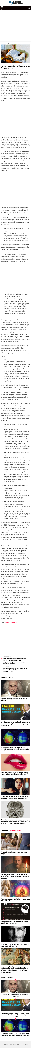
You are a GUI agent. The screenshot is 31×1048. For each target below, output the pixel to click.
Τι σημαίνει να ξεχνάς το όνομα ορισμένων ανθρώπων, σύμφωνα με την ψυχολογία (15, 797)
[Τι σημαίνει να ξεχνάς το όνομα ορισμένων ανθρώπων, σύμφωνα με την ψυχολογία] (15, 786)
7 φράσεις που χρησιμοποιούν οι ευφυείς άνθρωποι (14, 699)
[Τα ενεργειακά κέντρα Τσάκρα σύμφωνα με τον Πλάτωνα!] (15, 888)
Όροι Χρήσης (25, 1044)
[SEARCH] (29, 8)
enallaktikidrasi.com (11, 622)
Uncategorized (16, 831)
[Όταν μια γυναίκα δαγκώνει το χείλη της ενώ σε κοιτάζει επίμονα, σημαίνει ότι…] (15, 762)
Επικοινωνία (6, 1044)
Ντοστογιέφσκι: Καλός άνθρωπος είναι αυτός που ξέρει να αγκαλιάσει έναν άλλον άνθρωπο (15, 876)
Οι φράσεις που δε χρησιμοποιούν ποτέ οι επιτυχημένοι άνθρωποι (15, 945)
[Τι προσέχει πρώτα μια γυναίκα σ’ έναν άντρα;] (15, 841)
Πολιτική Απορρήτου (15, 1044)
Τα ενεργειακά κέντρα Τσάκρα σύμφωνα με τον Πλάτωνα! (15, 900)
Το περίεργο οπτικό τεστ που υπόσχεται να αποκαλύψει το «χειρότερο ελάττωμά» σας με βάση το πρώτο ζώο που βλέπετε (15, 821)
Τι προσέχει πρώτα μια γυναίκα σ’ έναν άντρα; (14, 853)
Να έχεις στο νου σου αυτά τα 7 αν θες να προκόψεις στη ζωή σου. (14, 922)
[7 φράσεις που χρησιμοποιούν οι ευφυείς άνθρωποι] (15, 688)
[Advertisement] (15, 26)
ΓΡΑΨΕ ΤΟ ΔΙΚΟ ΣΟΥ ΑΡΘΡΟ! (19, 1046)
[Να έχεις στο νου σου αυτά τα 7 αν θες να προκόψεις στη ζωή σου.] (15, 911)
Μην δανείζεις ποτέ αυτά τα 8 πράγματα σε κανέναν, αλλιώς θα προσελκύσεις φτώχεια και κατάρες (15, 724)
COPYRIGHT (8, 1046)
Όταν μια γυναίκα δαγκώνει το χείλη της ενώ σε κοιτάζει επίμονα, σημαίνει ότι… (14, 774)
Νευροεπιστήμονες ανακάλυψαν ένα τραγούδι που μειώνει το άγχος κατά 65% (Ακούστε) (15, 749)
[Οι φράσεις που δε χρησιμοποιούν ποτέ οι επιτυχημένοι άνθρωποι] (15, 934)
